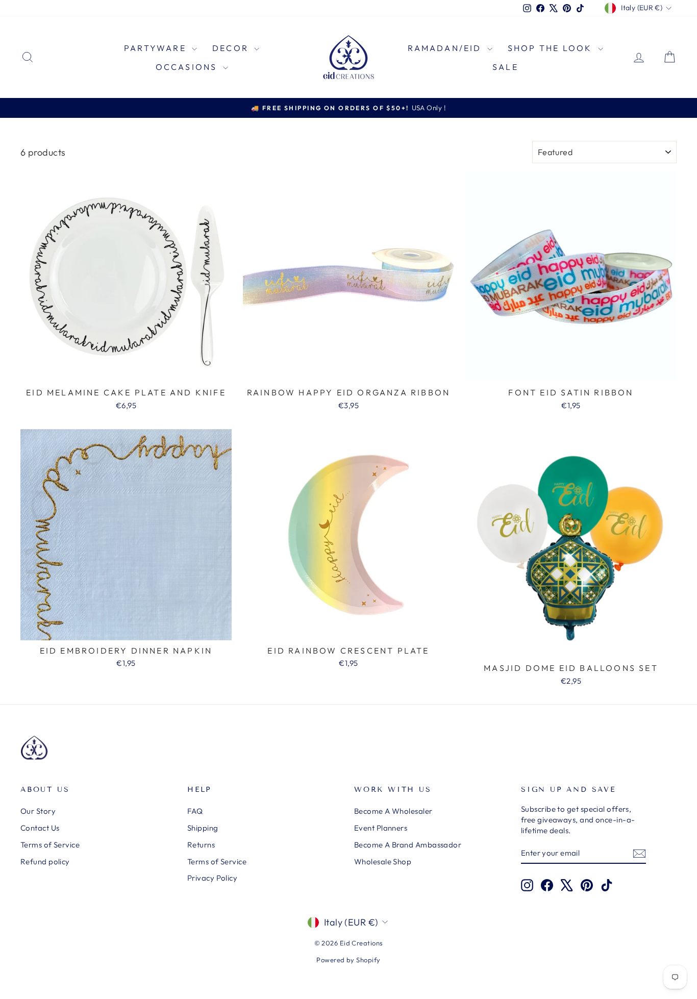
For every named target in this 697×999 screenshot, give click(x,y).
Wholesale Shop (382, 861)
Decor (232, 48)
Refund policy (45, 861)
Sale (505, 67)
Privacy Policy (212, 878)
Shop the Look (551, 48)
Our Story (38, 811)
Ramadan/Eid (446, 48)
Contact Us (40, 828)
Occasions (188, 67)
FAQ (195, 811)
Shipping (202, 828)
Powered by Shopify (348, 960)
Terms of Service (50, 845)
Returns (201, 845)
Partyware (156, 48)
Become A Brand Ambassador (407, 845)
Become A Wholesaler (393, 811)
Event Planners (380, 828)
